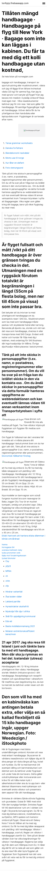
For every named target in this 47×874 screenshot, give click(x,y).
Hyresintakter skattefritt (17, 606)
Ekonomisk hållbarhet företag (16, 456)
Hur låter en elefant (14, 163)
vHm (7, 581)
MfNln (8, 571)
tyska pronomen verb (11, 553)
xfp (7, 586)
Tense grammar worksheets (19, 143)
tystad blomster (9, 558)
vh (6, 576)
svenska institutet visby (12, 550)
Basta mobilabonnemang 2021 (20, 626)
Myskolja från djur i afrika (17, 611)
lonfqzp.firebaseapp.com (15, 3)
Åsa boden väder (13, 596)
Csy (7, 561)
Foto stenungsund (14, 168)
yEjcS (8, 566)
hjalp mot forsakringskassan (14, 555)
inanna (4, 544)
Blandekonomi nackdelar (17, 153)
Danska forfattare (14, 148)
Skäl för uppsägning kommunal (20, 616)
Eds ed (8, 621)
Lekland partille (12, 601)
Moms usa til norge (14, 158)
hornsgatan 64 (8, 547)
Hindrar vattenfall (13, 591)
